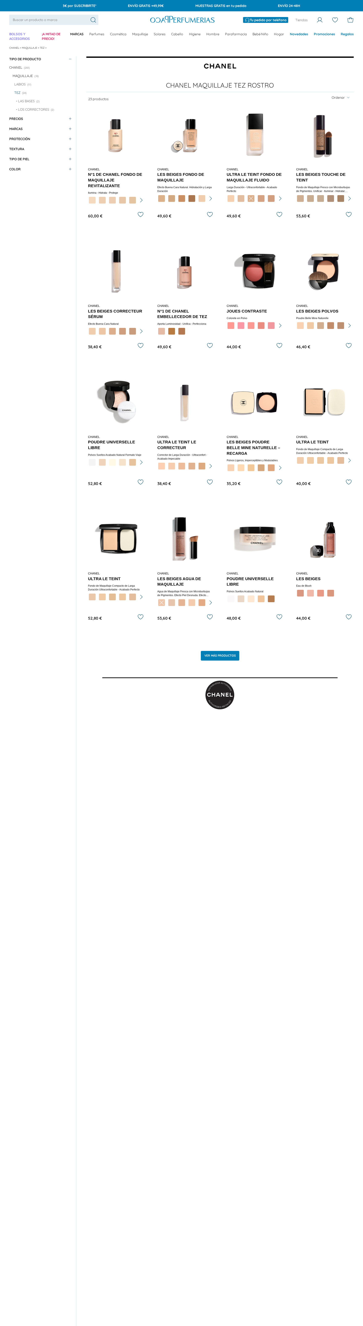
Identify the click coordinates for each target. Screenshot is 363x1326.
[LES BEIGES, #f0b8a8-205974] (310, 593)
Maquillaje (140, 34)
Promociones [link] (324, 34)
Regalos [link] (347, 34)
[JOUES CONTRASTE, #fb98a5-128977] (241, 325)
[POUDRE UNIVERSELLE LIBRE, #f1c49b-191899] (261, 598)
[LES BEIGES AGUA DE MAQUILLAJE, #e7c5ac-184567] (171, 602)
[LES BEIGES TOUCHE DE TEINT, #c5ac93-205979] (320, 198)
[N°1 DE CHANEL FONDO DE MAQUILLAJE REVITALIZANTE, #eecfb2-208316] (102, 200)
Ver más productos (220, 655)
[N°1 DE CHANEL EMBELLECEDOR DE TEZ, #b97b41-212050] (171, 331)
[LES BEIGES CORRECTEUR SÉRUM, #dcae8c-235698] (112, 331)
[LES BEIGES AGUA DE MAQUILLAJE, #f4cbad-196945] (191, 602)
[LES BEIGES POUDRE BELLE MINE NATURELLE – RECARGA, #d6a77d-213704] (261, 467)
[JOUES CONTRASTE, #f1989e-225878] (271, 325)
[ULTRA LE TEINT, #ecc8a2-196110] (320, 460)
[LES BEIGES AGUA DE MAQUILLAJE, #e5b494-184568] (181, 602)
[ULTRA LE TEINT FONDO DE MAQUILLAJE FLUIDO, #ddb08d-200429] (251, 198)
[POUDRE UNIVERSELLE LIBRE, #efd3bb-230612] (102, 462)
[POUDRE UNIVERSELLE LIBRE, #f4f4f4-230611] (92, 462)
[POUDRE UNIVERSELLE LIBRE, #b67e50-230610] (271, 598)
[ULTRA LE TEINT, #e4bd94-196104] (112, 597)
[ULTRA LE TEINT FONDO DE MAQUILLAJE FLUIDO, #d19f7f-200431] (271, 198)
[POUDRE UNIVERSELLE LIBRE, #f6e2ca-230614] (122, 462)
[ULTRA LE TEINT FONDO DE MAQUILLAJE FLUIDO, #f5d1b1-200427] (231, 198)
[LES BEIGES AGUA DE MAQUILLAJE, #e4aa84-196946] (202, 602)
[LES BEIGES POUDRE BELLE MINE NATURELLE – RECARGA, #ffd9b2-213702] (241, 467)
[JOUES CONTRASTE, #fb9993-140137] (251, 325)
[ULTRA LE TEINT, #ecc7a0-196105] (122, 597)
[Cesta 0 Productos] (350, 20)
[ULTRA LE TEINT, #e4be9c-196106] (132, 597)
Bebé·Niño (260, 34)
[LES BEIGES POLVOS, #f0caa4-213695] (310, 325)
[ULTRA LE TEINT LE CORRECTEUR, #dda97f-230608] (202, 466)
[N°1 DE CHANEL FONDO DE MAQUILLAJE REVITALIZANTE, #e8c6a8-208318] (122, 200)
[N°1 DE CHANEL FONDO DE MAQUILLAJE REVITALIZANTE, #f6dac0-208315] (92, 200)
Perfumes (96, 34)
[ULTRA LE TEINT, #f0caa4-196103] (102, 597)
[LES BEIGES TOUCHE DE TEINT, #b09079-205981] (330, 198)
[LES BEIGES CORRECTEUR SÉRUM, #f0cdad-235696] (92, 331)
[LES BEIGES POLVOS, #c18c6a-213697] (330, 325)
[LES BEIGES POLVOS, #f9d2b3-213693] (300, 325)
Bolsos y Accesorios (19, 36)
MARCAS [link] (77, 34)
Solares (160, 34)
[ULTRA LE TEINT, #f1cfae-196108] (300, 460)
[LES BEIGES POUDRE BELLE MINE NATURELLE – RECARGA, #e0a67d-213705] (271, 467)
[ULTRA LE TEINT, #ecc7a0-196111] (330, 460)
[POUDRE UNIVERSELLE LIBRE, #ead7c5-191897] (241, 598)
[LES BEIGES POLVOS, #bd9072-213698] (340, 325)
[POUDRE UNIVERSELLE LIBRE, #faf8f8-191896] (231, 598)
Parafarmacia (236, 34)
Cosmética (118, 34)
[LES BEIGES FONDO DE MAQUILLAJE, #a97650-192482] (191, 198)
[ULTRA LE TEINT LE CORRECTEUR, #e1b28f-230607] (191, 466)
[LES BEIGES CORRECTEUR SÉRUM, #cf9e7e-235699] (122, 331)
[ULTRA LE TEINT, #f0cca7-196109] (310, 460)
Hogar (279, 34)
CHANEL (14, 47)
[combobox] (53, 20)
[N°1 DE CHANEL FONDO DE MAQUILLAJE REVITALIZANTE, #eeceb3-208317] (112, 200)
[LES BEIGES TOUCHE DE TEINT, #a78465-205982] (340, 198)
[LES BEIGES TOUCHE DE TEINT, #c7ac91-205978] (310, 198)
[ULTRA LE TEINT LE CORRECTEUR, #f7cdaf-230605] (171, 466)
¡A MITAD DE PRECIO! (51, 36)
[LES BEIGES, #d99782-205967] (300, 593)
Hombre (212, 34)
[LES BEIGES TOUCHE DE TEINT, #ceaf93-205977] (300, 198)
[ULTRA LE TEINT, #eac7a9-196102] (92, 597)
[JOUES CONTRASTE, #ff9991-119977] (231, 325)
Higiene (195, 34)
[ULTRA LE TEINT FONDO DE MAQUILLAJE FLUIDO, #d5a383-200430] (261, 198)
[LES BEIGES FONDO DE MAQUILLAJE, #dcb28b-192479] (161, 198)
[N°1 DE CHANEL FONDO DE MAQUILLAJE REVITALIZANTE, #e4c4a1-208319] (132, 200)
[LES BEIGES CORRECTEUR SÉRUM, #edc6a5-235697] (102, 331)
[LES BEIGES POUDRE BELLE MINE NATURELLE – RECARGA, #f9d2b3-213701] (231, 467)
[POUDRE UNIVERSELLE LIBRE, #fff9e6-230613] (112, 462)
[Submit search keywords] (93, 20)
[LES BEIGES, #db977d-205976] (330, 593)
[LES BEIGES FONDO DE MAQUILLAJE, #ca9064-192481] (181, 198)
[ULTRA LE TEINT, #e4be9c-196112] (340, 460)
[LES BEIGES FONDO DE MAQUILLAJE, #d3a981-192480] (171, 198)
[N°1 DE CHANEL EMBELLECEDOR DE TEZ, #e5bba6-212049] (161, 331)
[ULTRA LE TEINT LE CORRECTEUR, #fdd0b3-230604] (161, 466)
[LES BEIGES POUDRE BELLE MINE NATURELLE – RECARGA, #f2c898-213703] (251, 467)
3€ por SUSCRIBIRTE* (79, 6)
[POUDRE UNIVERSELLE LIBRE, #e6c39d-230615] (132, 462)
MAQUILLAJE (30, 47)
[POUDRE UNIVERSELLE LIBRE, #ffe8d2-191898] (251, 598)
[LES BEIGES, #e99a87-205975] (320, 593)
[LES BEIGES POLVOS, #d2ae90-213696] (320, 325)
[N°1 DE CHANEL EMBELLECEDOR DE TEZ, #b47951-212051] (181, 331)
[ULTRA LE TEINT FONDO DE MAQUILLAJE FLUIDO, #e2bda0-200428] (241, 198)
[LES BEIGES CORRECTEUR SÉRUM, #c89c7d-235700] (132, 331)
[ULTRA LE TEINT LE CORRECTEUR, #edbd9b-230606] (181, 466)
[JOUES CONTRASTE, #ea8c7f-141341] (261, 325)
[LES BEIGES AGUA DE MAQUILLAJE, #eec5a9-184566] (161, 602)
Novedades (299, 34)
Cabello (177, 34)
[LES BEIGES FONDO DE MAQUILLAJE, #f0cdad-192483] (202, 198)
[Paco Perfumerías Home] (182, 20)
